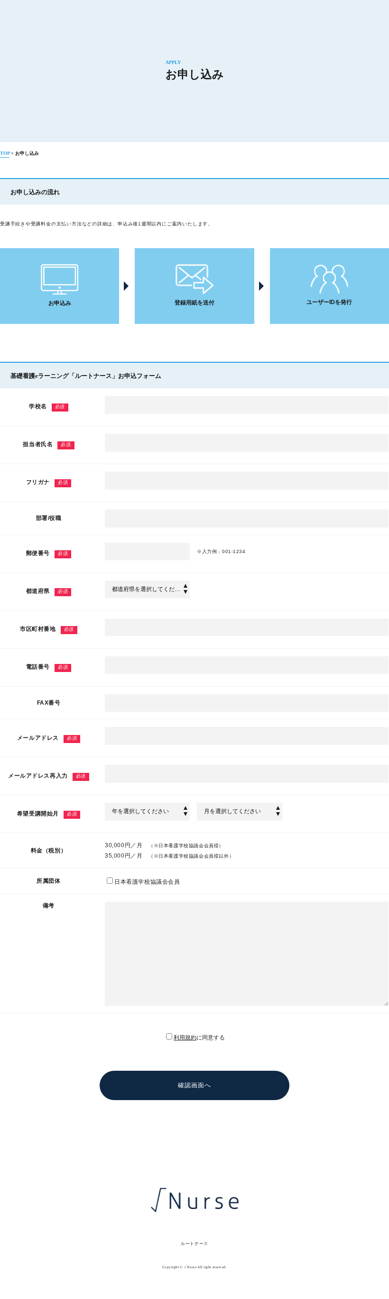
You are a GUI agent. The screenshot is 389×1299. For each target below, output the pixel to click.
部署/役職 (49, 518)
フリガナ (47, 482)
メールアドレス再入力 (47, 775)
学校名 (47, 406)
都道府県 (47, 591)
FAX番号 (49, 702)
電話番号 (47, 666)
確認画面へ (194, 1085)
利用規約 (185, 1037)
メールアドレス (47, 738)
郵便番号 (47, 553)
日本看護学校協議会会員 (147, 881)
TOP (4, 153)
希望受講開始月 (47, 813)
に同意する (199, 1037)
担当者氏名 (47, 444)
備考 (49, 905)
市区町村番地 (47, 629)
